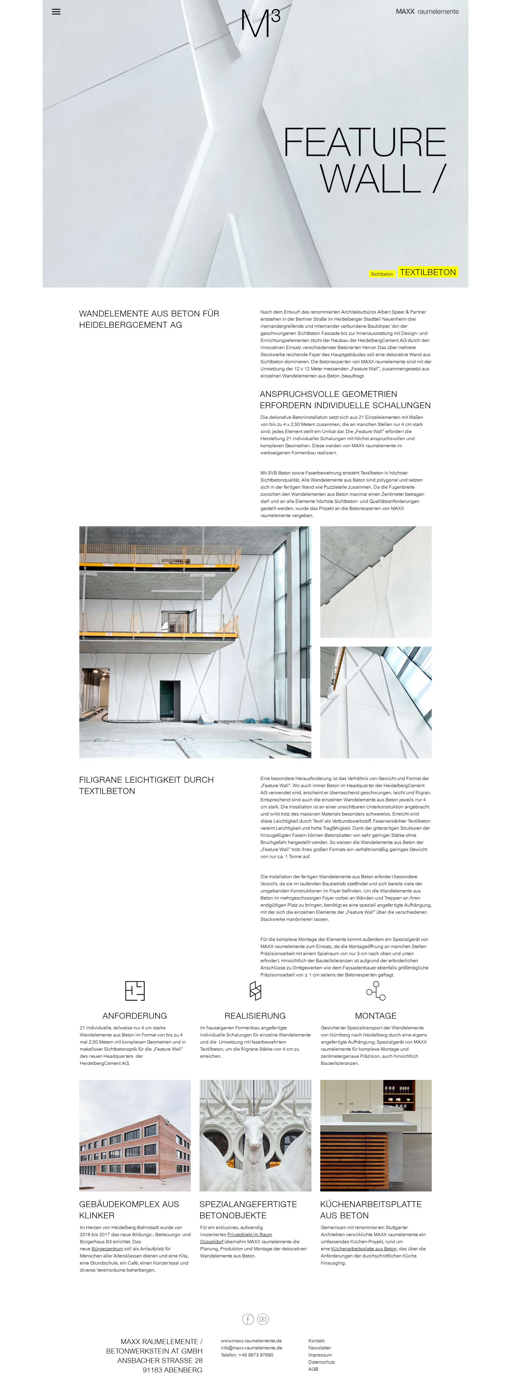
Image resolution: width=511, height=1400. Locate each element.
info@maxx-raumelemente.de (251, 1347)
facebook (248, 1319)
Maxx (255, 23)
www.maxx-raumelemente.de (251, 1340)
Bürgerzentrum (107, 1248)
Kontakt (316, 1340)
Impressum (320, 1354)
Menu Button (56, 11)
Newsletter (319, 1347)
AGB (313, 1369)
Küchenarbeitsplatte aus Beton (364, 1248)
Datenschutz (321, 1362)
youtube (263, 1319)
